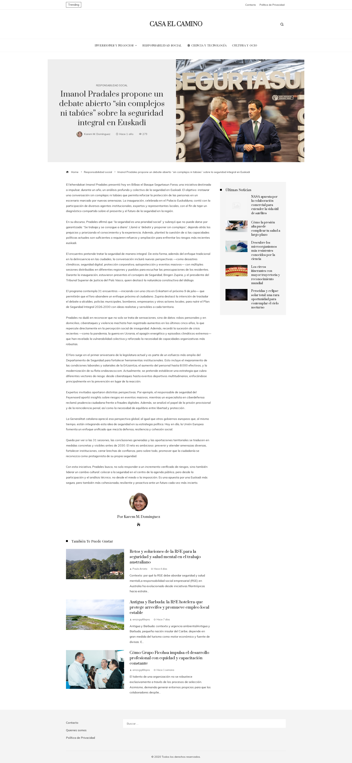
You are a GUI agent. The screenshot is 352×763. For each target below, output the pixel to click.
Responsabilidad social (112, 85)
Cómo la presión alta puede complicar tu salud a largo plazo (265, 228)
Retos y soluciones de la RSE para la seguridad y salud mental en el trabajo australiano (165, 557)
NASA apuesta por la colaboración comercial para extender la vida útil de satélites (264, 205)
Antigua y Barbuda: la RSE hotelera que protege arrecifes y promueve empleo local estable (169, 607)
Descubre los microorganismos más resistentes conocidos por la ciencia (264, 251)
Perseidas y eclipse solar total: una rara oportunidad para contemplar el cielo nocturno (265, 299)
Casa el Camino (176, 24)
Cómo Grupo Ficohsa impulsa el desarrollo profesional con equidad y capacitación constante (169, 658)
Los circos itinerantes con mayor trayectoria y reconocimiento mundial (265, 275)
